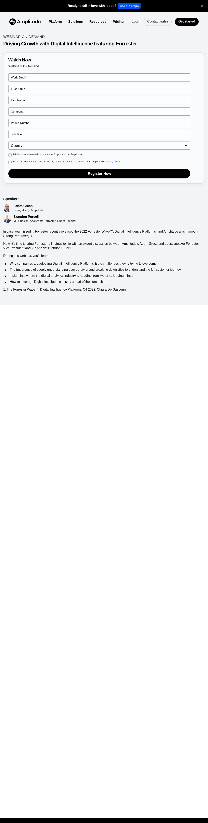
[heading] (92, 6)
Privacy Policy (112, 161)
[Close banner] (202, 6)
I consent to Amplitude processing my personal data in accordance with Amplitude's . (67, 161)
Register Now (99, 174)
